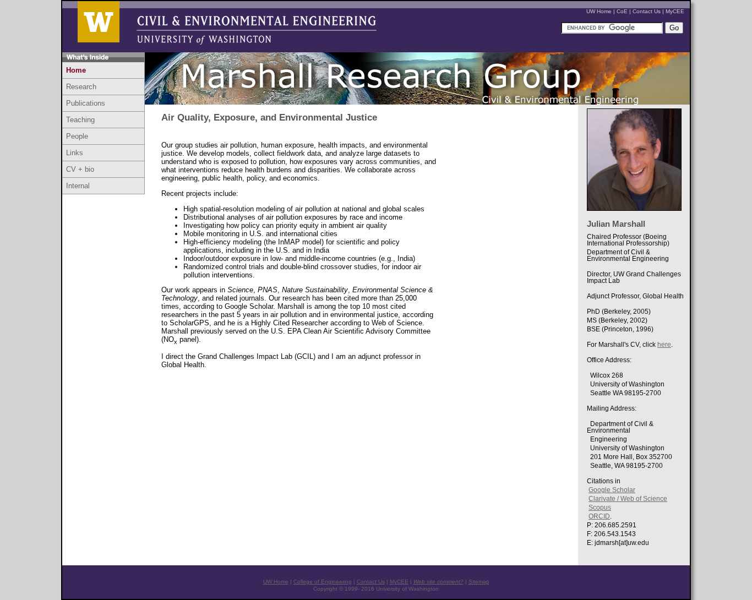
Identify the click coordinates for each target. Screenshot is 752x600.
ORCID (599, 516)
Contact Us (647, 11)
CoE (622, 11)
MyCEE (675, 11)
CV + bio (80, 169)
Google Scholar (611, 490)
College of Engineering (322, 582)
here (664, 344)
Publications (85, 103)
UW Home (599, 11)
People (77, 136)
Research (81, 87)
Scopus (599, 507)
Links (74, 153)
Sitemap (478, 582)
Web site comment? (438, 582)
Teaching (80, 120)
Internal (78, 186)
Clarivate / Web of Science (627, 498)
